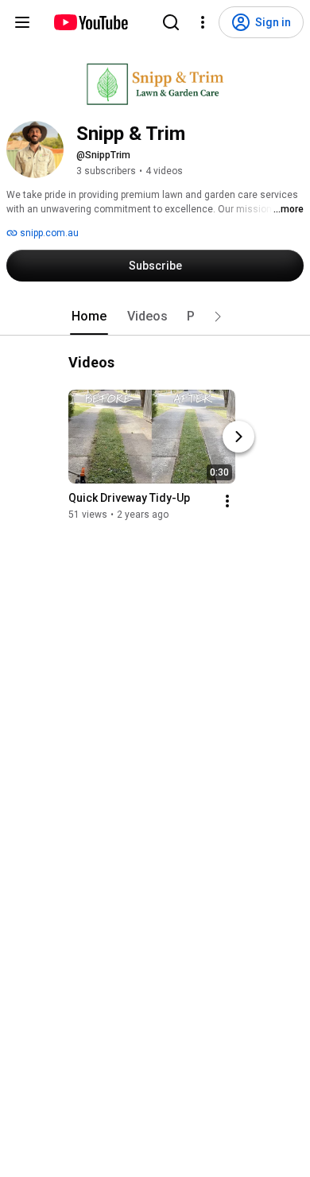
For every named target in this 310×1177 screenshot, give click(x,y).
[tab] (89, 316)
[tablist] (155, 316)
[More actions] (227, 501)
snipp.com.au (48, 233)
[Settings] (202, 22)
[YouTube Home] (90, 22)
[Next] (238, 437)
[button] (218, 316)
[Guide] (22, 22)
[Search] (170, 22)
